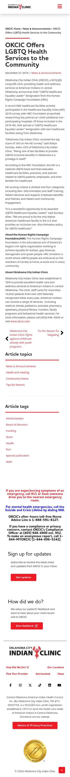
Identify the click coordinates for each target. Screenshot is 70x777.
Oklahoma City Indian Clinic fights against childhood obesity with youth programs (21, 338)
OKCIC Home (13, 28)
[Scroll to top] (62, 770)
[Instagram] (20, 685)
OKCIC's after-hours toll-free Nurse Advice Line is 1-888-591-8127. (35, 518)
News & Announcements (37, 28)
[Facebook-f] (10, 685)
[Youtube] (59, 685)
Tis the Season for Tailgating (48, 332)
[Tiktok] (40, 685)
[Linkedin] (49, 685)
